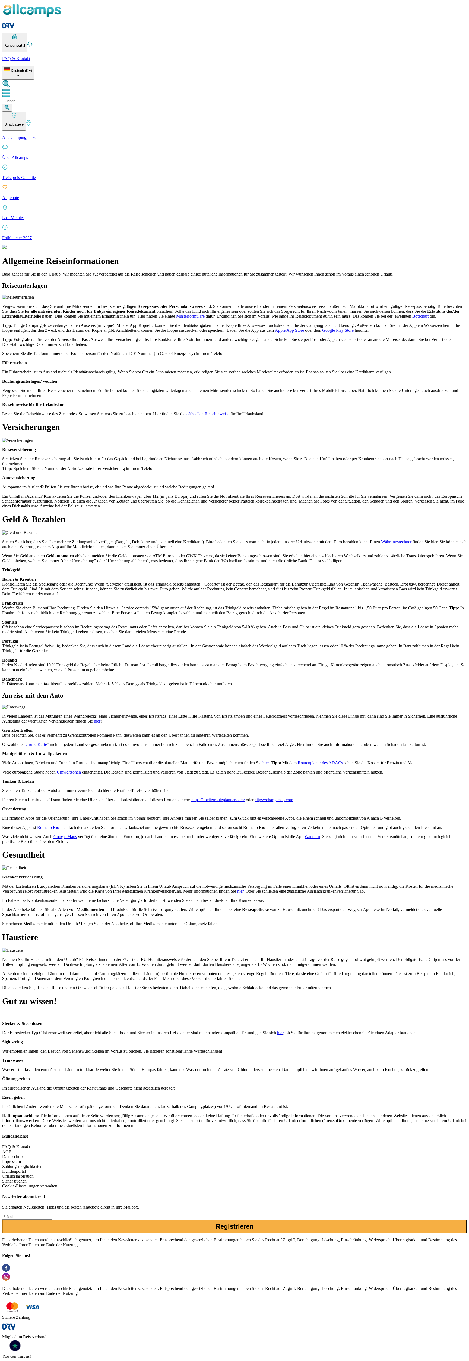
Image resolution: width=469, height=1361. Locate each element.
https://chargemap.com (274, 799)
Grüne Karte (36, 744)
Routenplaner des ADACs (320, 763)
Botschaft (420, 316)
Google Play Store (338, 330)
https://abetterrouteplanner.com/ (218, 799)
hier (97, 721)
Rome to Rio (48, 827)
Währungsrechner (396, 541)
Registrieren (234, 1226)
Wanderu (312, 836)
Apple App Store (289, 330)
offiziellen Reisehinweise (207, 413)
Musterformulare (190, 316)
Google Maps (65, 836)
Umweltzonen (69, 772)
